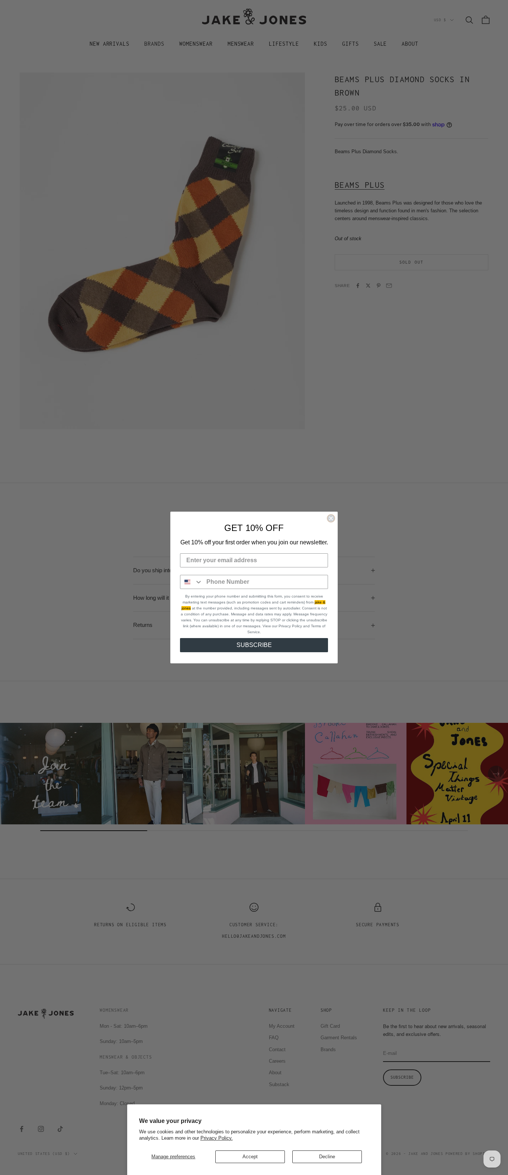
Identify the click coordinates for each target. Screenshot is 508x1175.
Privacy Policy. (216, 1138)
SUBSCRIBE (254, 645)
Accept (250, 1156)
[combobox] (191, 582)
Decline (327, 1156)
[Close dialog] (331, 518)
